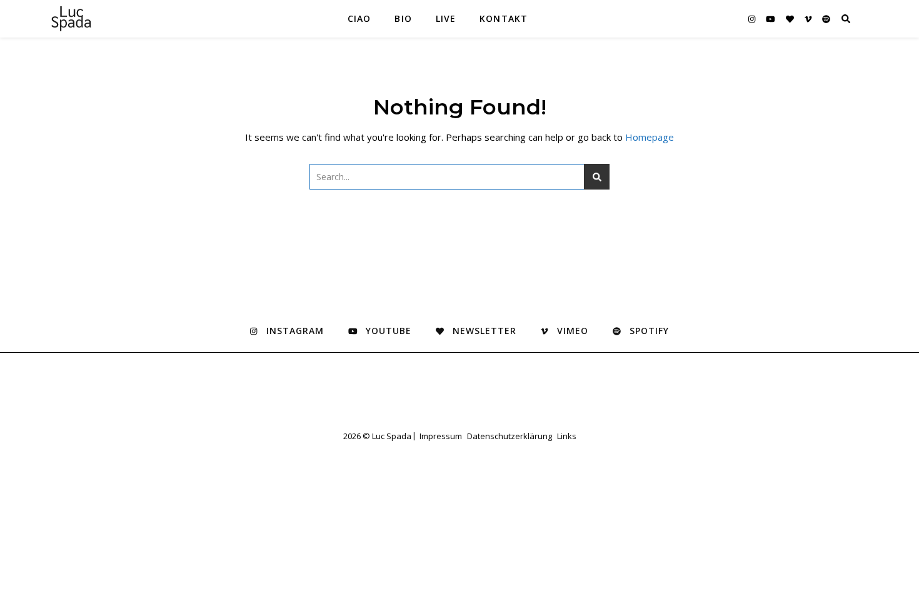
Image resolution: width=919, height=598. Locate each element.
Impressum (440, 436)
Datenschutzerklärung (509, 436)
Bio (402, 18)
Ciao (359, 18)
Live (446, 18)
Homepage (649, 137)
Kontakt (504, 18)
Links (566, 436)
